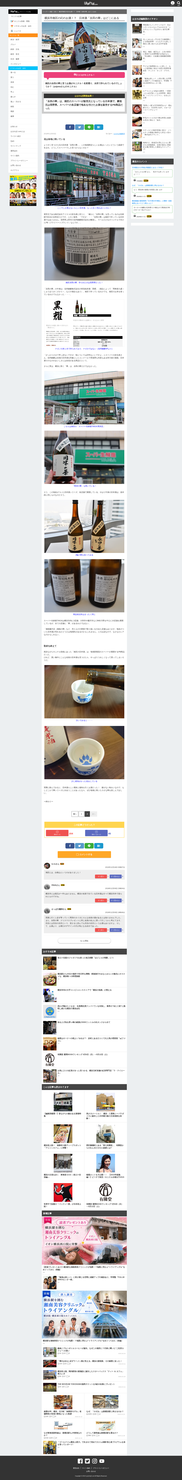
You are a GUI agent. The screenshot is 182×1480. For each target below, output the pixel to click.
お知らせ (14, 126)
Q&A (12, 141)
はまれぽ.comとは (18, 131)
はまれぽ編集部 (119, 134)
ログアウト (15, 170)
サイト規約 (15, 156)
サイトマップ (16, 146)
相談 (12, 111)
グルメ (13, 44)
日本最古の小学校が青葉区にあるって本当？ (148, 167)
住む (12, 87)
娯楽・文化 (15, 49)
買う (12, 77)
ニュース (17, 31)
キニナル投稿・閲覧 (22, 21)
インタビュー (16, 64)
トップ (45, 11)
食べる (13, 72)
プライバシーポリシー (19, 161)
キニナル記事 (16, 16)
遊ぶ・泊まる (16, 102)
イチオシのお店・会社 (22, 26)
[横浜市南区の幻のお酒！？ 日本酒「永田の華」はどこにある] (98, 127)
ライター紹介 (16, 136)
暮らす (13, 97)
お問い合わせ (16, 165)
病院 (12, 106)
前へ (74, 814)
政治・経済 (15, 39)
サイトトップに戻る (25, 12)
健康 (12, 116)
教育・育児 (15, 54)
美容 (12, 82)
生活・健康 (15, 59)
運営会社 (14, 151)
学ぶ (12, 92)
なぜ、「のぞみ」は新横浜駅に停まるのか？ (148, 185)
